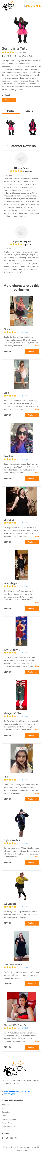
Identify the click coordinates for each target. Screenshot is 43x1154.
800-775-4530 (33, 5)
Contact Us (6, 1112)
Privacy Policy (7, 1123)
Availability (9, 100)
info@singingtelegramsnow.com (17, 1091)
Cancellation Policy (9, 1127)
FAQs (4, 1108)
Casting (5, 1116)
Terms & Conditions (9, 1119)
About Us (5, 1105)
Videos (29, 111)
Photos (10, 111)
